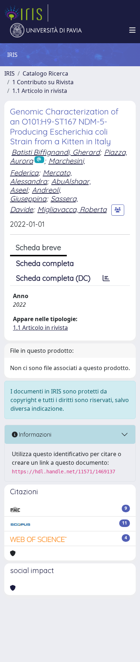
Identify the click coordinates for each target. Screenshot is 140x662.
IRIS (9, 73)
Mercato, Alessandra (41, 177)
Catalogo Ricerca (45, 73)
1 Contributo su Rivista (43, 82)
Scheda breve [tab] (38, 247)
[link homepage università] (46, 30)
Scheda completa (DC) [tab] (53, 278)
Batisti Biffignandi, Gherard (55, 152)
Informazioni (34, 434)
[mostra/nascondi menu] (132, 30)
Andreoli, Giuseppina (35, 194)
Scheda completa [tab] (45, 263)
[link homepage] (26, 13)
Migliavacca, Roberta (72, 209)
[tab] (106, 278)
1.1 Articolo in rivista (39, 91)
